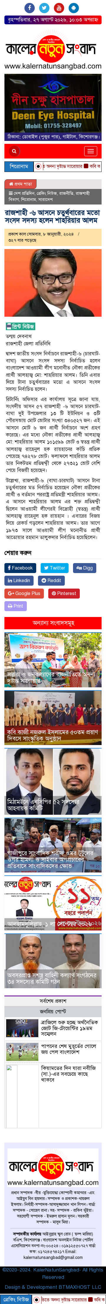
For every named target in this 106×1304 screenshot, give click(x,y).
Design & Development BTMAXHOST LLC (53, 1287)
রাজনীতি (66, 193)
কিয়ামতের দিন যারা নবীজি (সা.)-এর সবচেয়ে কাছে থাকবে (68, 1074)
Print (17, 606)
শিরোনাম (28, 199)
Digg (87, 568)
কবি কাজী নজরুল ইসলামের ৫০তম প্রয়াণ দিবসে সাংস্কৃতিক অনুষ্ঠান (52, 735)
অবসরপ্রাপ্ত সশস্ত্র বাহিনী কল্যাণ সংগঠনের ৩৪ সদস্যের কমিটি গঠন (52, 979)
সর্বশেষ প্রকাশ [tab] (53, 1001)
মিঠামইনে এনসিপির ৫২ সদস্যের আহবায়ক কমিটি (43, 805)
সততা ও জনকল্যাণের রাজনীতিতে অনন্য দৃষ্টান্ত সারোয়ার (51, 678)
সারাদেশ (45, 199)
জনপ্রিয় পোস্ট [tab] (53, 1012)
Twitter (57, 568)
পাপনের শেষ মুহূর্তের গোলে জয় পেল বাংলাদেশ (68, 1049)
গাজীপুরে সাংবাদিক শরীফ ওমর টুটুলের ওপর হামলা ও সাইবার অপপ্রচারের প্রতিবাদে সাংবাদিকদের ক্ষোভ (50, 860)
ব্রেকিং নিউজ (47, 193)
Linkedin (21, 581)
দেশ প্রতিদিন (24, 193)
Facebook (22, 568)
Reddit (53, 581)
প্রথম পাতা (22, 184)
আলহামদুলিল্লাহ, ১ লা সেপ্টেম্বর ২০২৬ (49, 924)
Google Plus (27, 593)
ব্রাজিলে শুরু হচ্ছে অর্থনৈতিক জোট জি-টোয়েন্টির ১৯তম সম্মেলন (69, 1028)
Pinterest (66, 593)
